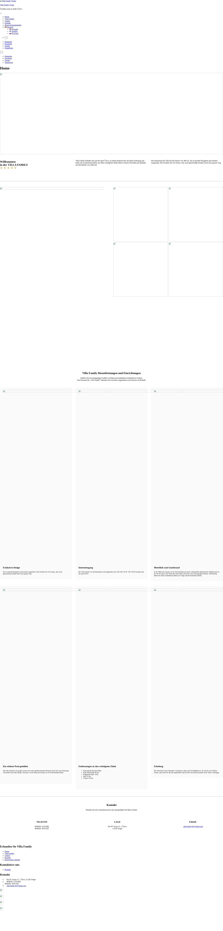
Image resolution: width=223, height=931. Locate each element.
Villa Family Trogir (7, 5)
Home (7, 17)
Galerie (7, 21)
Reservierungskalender (13, 25)
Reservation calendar (12, 860)
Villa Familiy (9, 19)
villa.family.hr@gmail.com (193, 826)
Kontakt (8, 23)
